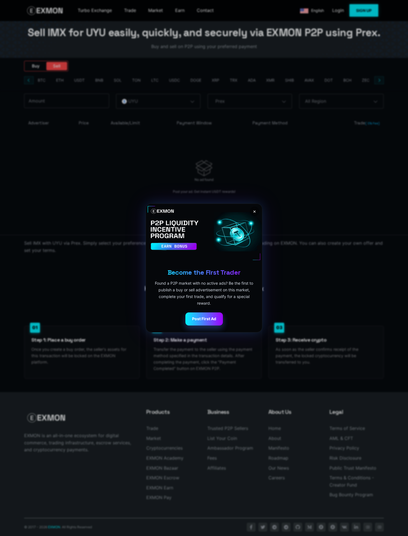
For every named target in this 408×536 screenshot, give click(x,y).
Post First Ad (204, 318)
